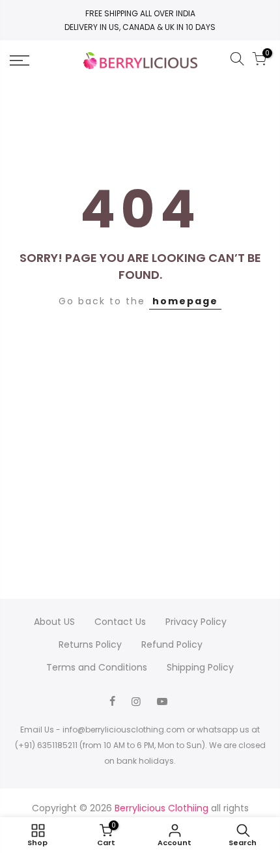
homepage (185, 301)
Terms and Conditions (96, 667)
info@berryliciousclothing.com (124, 729)
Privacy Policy (196, 621)
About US (54, 621)
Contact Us (120, 621)
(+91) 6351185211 (46, 745)
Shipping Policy (200, 667)
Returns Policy (90, 644)
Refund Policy (172, 644)
